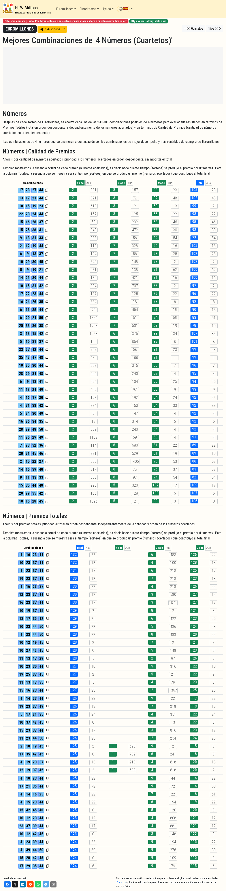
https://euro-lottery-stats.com (148, 21)
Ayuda (106, 9)
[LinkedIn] (23, 884)
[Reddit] (30, 884)
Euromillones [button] (64, 9)
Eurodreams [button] (88, 9)
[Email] (53, 884)
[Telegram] (46, 884)
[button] (124, 9)
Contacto (121, 882)
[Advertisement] (113, 75)
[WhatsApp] (38, 884)
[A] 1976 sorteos (50, 29)
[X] (15, 884)
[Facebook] (7, 884)
